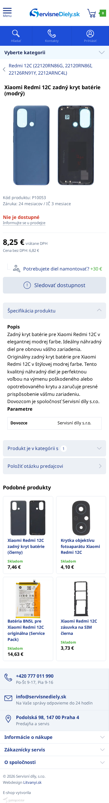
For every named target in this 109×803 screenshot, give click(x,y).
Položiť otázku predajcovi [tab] (35, 466)
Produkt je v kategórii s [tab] (36, 448)
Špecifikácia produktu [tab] (32, 311)
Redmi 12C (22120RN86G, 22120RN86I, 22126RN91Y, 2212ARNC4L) (50, 69)
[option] (54, 145)
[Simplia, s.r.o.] (54, 800)
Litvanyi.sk (32, 782)
